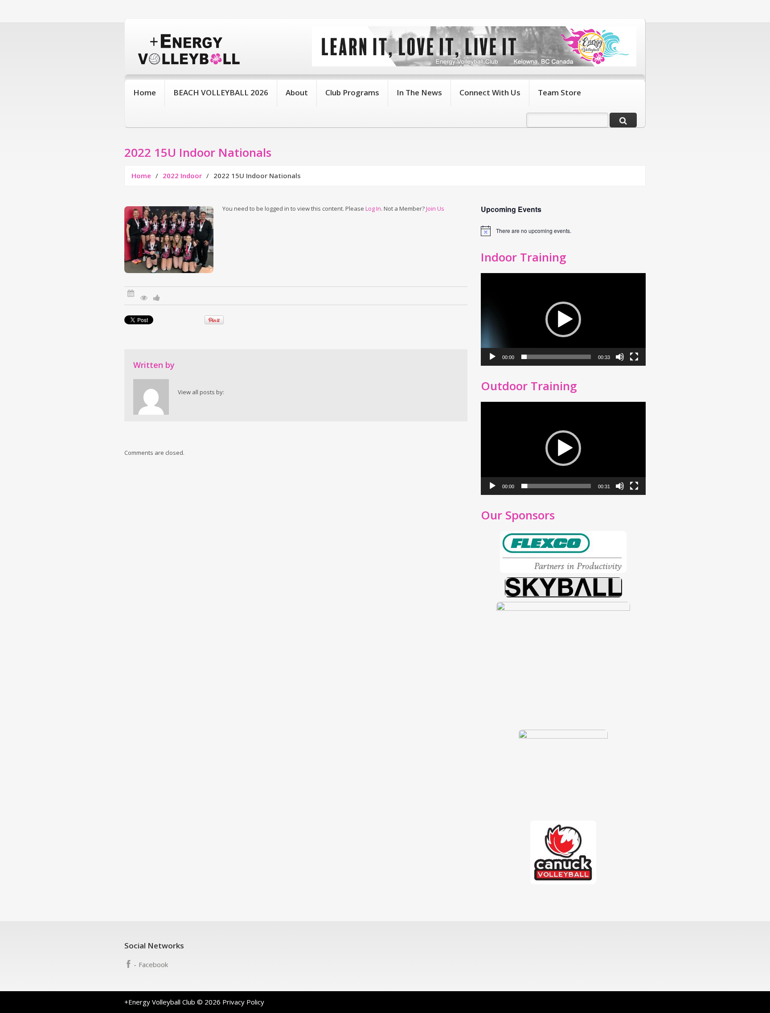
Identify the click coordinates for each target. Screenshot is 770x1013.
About (297, 92)
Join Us (435, 208)
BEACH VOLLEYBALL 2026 (220, 92)
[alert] (563, 230)
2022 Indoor (182, 175)
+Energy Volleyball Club (159, 1001)
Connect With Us (489, 92)
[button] (563, 319)
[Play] (492, 356)
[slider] (556, 357)
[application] (563, 319)
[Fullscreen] (634, 356)
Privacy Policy (243, 1001)
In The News (419, 92)
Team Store (559, 92)
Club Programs (352, 92)
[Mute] (619, 356)
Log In (373, 208)
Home (144, 92)
